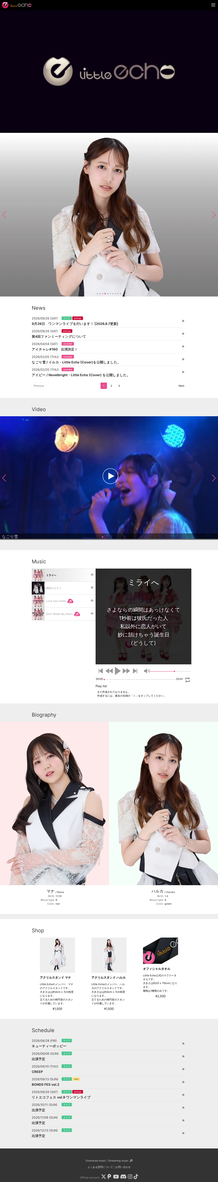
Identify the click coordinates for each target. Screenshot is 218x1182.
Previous (39, 385)
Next (181, 385)
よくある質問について (100, 1167)
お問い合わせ (123, 1167)
